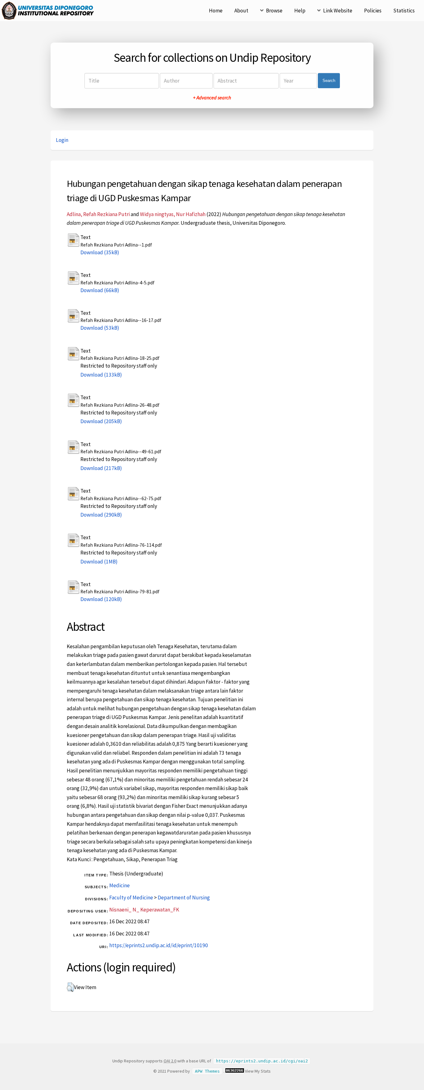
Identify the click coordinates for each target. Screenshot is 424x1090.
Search (329, 80)
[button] (70, 987)
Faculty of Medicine (131, 897)
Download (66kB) (99, 290)
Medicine (119, 885)
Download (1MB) (99, 561)
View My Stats (258, 1071)
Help (299, 10)
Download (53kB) (99, 327)
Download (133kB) (101, 374)
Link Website (337, 10)
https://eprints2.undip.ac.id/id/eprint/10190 (158, 945)
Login (62, 140)
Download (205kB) (101, 421)
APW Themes (207, 1071)
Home (216, 10)
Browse (274, 10)
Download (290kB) (101, 514)
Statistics (404, 10)
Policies (372, 10)
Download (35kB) (99, 252)
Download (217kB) (101, 468)
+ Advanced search (212, 97)
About (241, 10)
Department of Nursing (184, 897)
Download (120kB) (101, 599)
